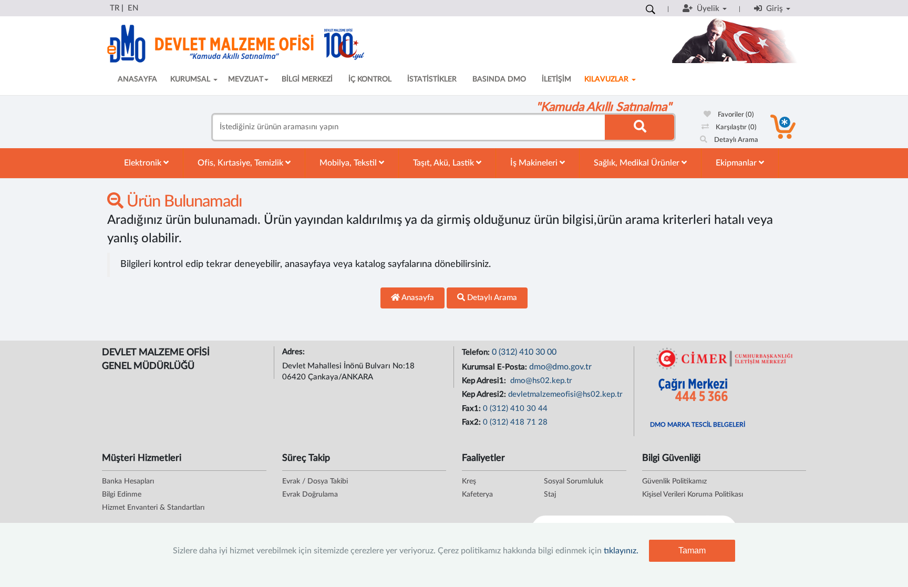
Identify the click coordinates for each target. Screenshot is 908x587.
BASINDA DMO (499, 79)
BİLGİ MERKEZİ (307, 79)
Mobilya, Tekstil (349, 163)
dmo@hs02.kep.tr (540, 381)
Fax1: (472, 409)
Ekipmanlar (737, 163)
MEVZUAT (245, 79)
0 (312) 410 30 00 (524, 352)
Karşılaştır (735, 127)
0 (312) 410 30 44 (515, 409)
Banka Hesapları (128, 481)
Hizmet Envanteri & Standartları (153, 507)
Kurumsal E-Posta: (495, 367)
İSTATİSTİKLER (432, 79)
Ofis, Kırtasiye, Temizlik (241, 163)
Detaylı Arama (735, 140)
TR (114, 8)
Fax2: (472, 422)
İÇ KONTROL (369, 79)
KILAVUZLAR (607, 79)
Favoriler (735, 114)
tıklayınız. (621, 551)
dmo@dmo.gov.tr (560, 367)
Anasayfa (417, 298)
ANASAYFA (137, 79)
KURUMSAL (191, 79)
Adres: (294, 352)
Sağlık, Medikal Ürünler (638, 163)
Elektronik (143, 163)
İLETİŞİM (556, 79)
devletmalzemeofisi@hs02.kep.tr (565, 394)
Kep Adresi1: (485, 381)
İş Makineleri (535, 163)
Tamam (692, 550)
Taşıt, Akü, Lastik (444, 163)
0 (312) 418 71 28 (515, 422)
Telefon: (477, 352)
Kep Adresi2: (485, 394)
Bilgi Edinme (121, 494)
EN (133, 8)
